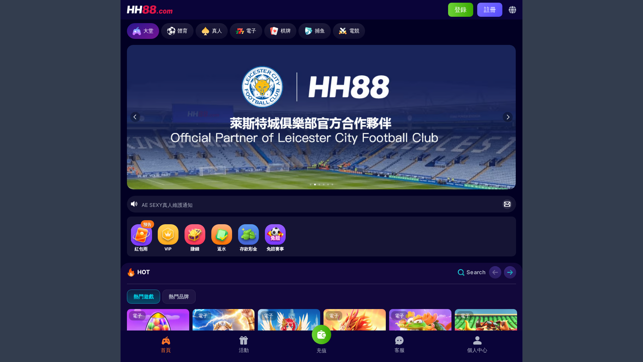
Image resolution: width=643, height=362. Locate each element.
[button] (310, 184)
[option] (321, 117)
